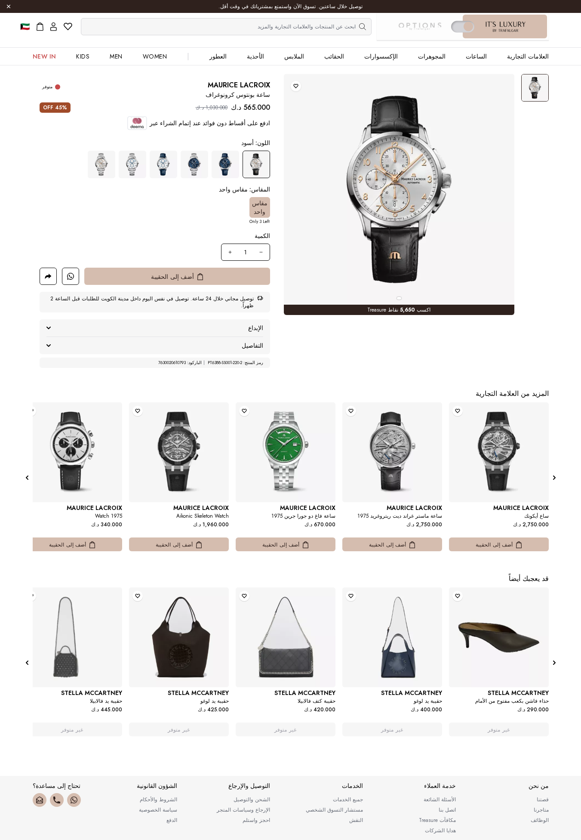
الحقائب (334, 56)
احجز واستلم (256, 820)
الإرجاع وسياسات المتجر (243, 810)
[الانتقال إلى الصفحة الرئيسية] (506, 26)
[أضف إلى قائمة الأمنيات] (296, 86)
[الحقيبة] (40, 27)
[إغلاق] (8, 6)
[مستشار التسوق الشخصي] (70, 276)
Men (116, 56)
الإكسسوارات (381, 56)
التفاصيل (252, 345)
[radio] (256, 164)
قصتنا (543, 799)
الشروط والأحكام (158, 799)
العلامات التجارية (528, 56)
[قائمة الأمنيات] (68, 26)
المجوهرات (432, 56)
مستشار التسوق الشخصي (334, 810)
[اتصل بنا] (57, 800)
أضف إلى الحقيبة (494, 545)
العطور (218, 56)
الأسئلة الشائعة (440, 799)
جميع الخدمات (348, 799)
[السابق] (554, 477)
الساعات (476, 56)
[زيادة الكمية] (230, 252)
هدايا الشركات (440, 830)
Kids (82, 56)
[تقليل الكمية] (261, 252)
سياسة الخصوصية (158, 810)
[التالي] (27, 477)
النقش (356, 820)
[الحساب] (53, 27)
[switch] (462, 26)
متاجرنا (541, 810)
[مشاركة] (48, 276)
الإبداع (255, 328)
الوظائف (540, 820)
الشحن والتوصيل (252, 799)
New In (44, 56)
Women (155, 56)
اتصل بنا (447, 810)
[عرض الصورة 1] (535, 88)
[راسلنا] (39, 800)
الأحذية (255, 56)
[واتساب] (74, 800)
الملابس (294, 56)
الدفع (171, 820)
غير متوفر (499, 730)
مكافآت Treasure (437, 820)
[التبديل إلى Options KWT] (420, 26)
